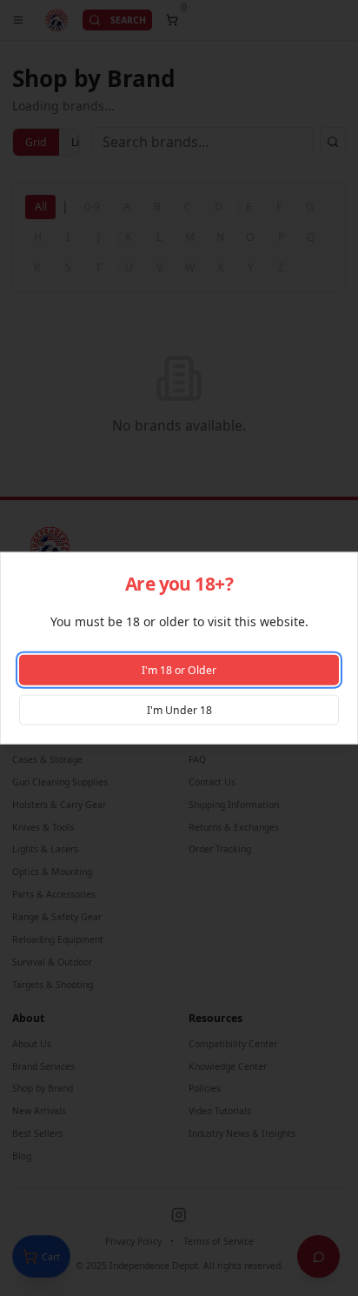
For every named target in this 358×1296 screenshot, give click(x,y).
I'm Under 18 (179, 709)
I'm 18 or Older (179, 670)
